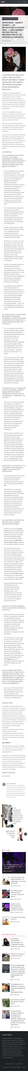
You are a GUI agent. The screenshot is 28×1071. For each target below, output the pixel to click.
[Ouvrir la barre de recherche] (19, 2)
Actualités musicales (10, 18)
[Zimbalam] (3, 2)
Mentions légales (16, 1067)
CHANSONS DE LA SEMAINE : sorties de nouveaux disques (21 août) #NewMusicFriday (18, 988)
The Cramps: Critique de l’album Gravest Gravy (18, 1001)
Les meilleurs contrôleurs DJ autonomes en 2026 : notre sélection (13, 866)
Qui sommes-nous (6, 1067)
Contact (24, 1067)
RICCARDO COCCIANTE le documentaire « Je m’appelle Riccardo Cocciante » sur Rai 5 (18, 942)
